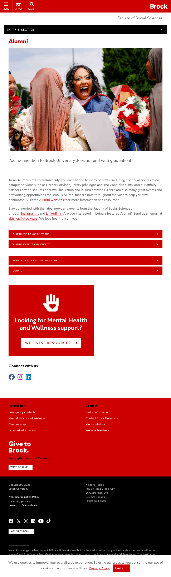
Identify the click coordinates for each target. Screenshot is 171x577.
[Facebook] (12, 376)
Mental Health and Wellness (27, 418)
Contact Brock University (102, 418)
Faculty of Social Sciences (139, 18)
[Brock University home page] (159, 6)
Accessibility (29, 505)
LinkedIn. (52, 213)
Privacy (13, 505)
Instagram (28, 213)
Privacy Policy (99, 568)
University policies (19, 501)
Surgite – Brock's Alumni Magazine (35, 260)
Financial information (22, 430)
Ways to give (19, 467)
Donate (17, 270)
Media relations (96, 424)
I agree (121, 568)
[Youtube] (41, 521)
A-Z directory (19, 531)
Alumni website (50, 200)
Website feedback (97, 430)
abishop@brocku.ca (23, 218)
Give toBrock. (20, 447)
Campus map (17, 424)
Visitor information (97, 412)
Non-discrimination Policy (24, 496)
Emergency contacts (22, 412)
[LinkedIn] (28, 376)
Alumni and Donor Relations (31, 234)
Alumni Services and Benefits (31, 244)
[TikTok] (49, 521)
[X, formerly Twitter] (18, 521)
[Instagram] (20, 376)
